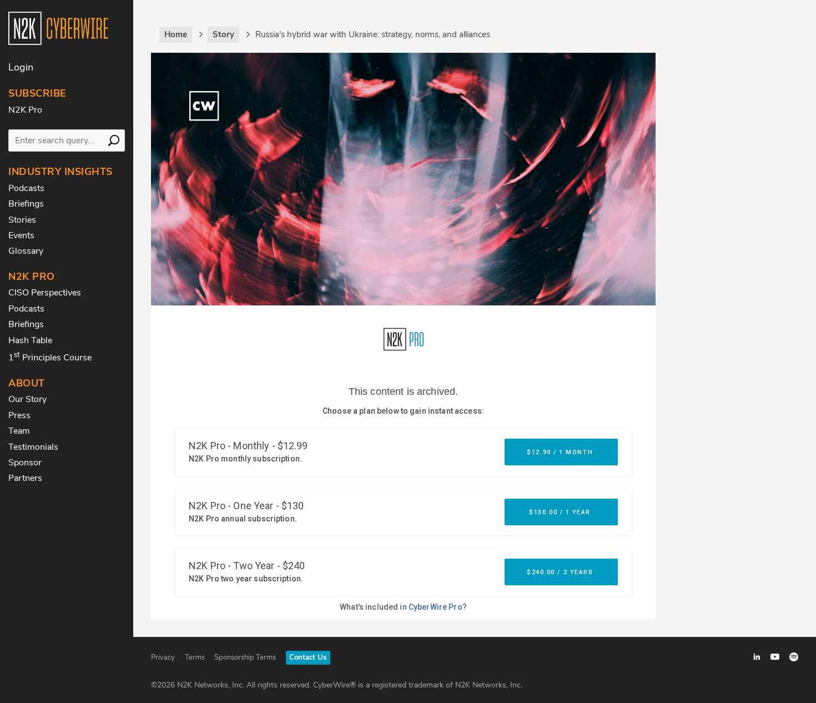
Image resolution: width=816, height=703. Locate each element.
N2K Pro (25, 110)
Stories (22, 220)
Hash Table (30, 340)
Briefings (26, 204)
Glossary (25, 251)
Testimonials (33, 447)
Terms (195, 657)
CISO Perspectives (44, 293)
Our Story (27, 399)
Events (21, 235)
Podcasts (26, 188)
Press (19, 415)
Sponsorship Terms (245, 657)
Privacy (163, 657)
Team (19, 431)
